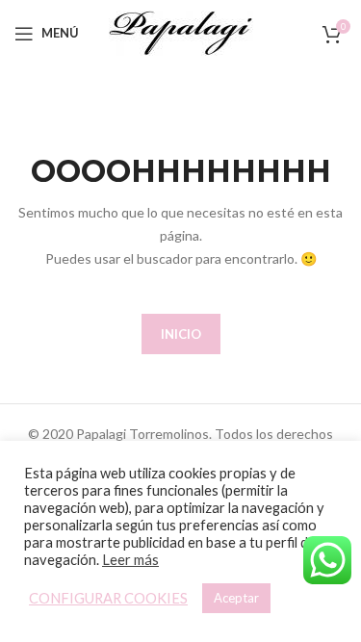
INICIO (181, 334)
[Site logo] (181, 31)
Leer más (130, 560)
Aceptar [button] (236, 597)
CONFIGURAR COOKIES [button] (108, 598)
